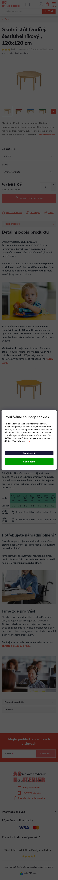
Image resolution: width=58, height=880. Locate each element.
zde (28, 441)
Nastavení (29, 453)
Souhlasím (29, 461)
